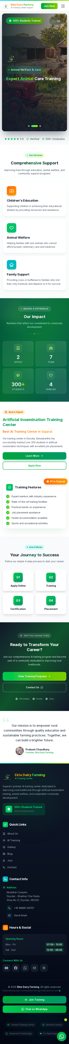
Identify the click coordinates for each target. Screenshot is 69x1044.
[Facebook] (15, 968)
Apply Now (34, 465)
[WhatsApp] (25, 968)
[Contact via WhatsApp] (61, 1036)
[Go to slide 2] (34, 126)
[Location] (44, 968)
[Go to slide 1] (29, 126)
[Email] (34, 968)
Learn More (32, 455)
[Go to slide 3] (40, 126)
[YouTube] (6, 968)
